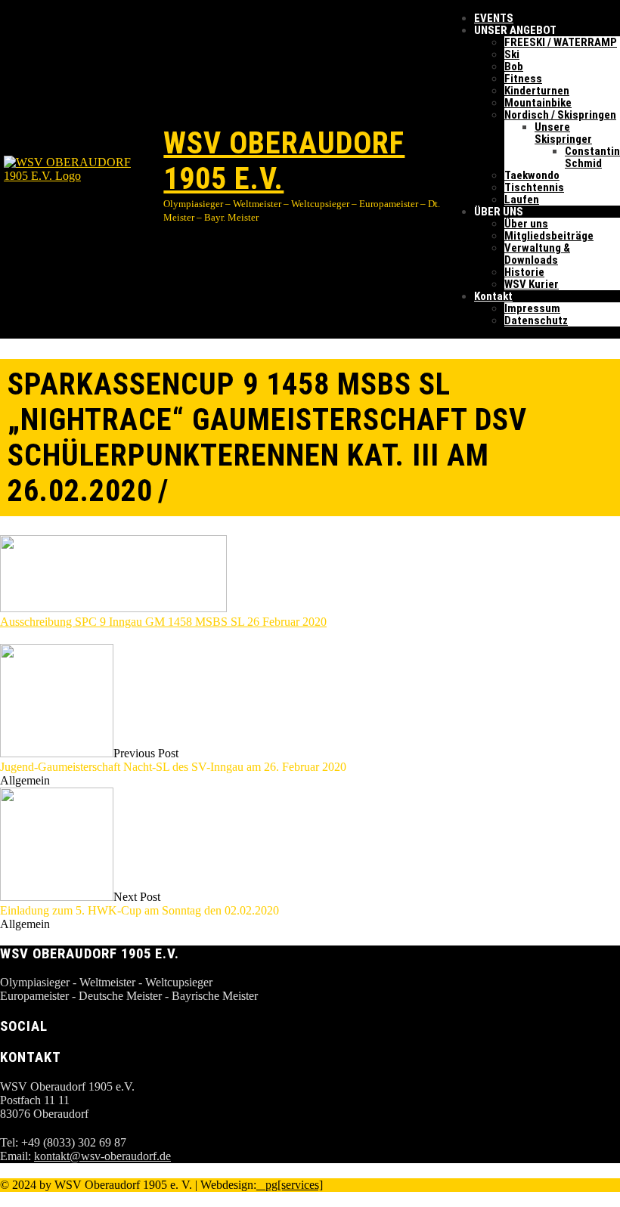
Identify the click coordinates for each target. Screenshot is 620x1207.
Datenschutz (536, 320)
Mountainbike (538, 103)
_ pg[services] (289, 1184)
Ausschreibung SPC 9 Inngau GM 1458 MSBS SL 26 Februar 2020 (163, 621)
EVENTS (493, 18)
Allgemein (25, 780)
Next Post (139, 903)
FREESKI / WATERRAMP (560, 42)
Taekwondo (532, 175)
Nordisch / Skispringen (560, 115)
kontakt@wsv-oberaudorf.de (102, 1156)
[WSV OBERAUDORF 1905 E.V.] (81, 169)
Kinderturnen (536, 90)
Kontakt (493, 296)
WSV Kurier (531, 284)
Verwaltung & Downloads (537, 254)
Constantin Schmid (592, 157)
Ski (511, 54)
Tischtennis (534, 187)
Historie (524, 272)
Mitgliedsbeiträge (549, 236)
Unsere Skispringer (563, 133)
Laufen (521, 199)
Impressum (532, 308)
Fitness (523, 78)
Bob (513, 66)
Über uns (526, 224)
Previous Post (173, 760)
